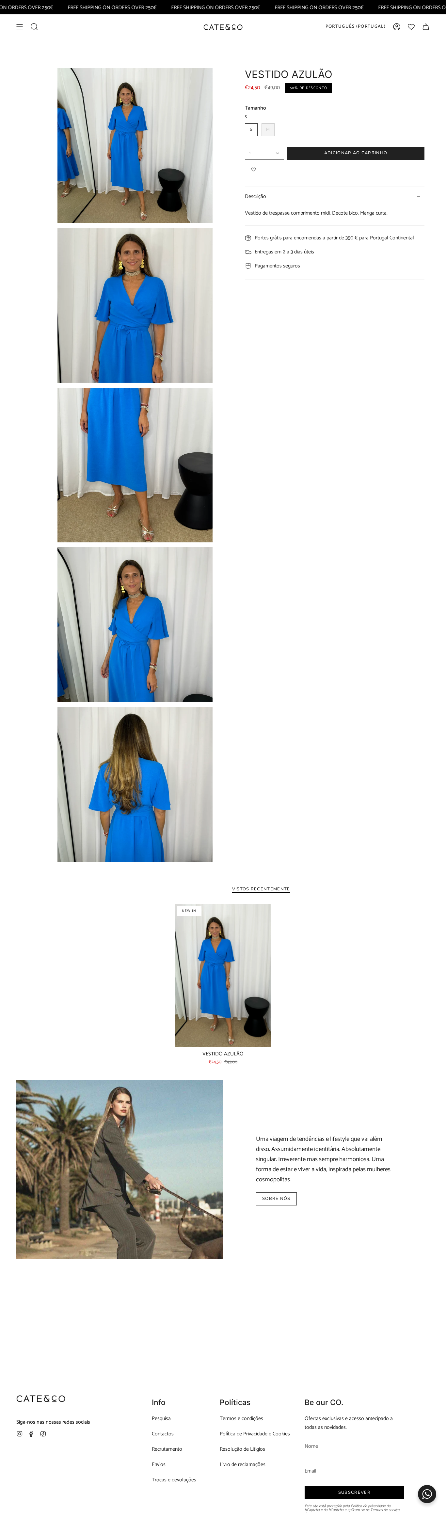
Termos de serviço (384, 1510)
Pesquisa (161, 1418)
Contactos (163, 1434)
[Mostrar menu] (19, 26)
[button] (34, 26)
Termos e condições (241, 1418)
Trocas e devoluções (174, 1479)
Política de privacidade (368, 1506)
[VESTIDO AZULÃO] (223, 975)
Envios (159, 1464)
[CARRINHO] (425, 26)
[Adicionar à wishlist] (253, 169)
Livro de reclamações (242, 1464)
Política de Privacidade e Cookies (255, 1434)
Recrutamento (167, 1449)
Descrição (255, 196)
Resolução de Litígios (242, 1449)
